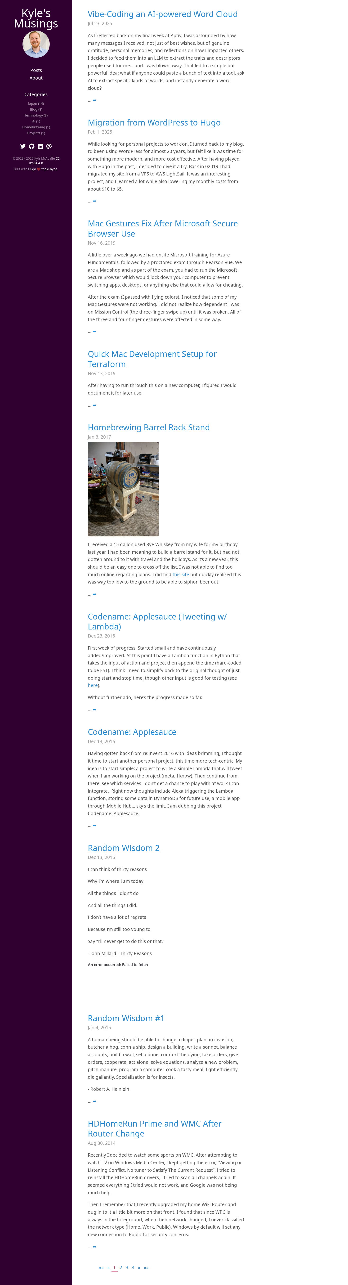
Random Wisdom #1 (126, 1018)
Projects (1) (36, 133)
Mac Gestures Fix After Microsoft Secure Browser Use (163, 228)
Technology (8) (36, 115)
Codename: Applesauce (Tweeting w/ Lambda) (157, 621)
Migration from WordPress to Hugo (154, 122)
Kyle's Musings (36, 18)
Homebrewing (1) (36, 127)
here (93, 685)
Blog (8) (36, 109)
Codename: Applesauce (132, 731)
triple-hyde (49, 169)
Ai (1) (36, 121)
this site (181, 574)
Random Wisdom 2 (124, 847)
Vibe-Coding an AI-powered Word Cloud (163, 14)
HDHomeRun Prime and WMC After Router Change (155, 1128)
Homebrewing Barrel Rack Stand (149, 427)
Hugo (32, 169)
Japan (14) (36, 103)
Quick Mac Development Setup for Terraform (152, 358)
